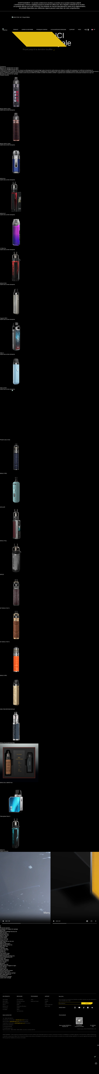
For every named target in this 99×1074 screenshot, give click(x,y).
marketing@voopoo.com (19, 1023)
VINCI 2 (2, 353)
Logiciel (46, 1001)
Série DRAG (5, 999)
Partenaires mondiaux (21, 1006)
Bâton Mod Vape (4, 946)
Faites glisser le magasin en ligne (8, 965)
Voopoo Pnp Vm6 (4, 949)
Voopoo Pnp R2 (4, 975)
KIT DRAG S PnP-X (5, 608)
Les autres (5, 1009)
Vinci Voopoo (3, 962)
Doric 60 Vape (3, 966)
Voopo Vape (3, 958)
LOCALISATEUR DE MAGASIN (58, 29)
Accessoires (5, 1007)
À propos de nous (21, 1001)
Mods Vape (2, 930)
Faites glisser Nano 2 (5, 816)
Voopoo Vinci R (3, 940)
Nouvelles (19, 1002)
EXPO (18, 1004)
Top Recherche (20, 1011)
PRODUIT (15, 29)
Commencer (3, 66)
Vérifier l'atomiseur (4, 959)
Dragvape (2, 947)
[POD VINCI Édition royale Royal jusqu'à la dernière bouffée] (49, 17)
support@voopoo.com (14, 1021)
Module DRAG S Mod (5, 143)
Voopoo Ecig (3, 968)
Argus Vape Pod (4, 969)
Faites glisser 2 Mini (5, 953)
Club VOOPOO (20, 999)
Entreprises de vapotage (6, 976)
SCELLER (2, 507)
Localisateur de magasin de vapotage (9, 929)
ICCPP (18, 1007)
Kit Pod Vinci (3, 952)
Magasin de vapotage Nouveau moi (8, 931)
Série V (4, 1004)
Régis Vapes (3, 942)
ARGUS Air (2, 178)
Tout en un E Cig (4, 938)
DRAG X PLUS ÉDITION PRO (7, 742)
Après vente (47, 1006)
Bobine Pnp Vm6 (4, 964)
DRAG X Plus (3, 540)
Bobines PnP (5, 1006)
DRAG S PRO (3, 675)
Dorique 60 (2, 951)
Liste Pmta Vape (4, 948)
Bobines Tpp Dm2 (4, 935)
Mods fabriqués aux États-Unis (7, 955)
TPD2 (32, 999)
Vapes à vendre (3, 936)
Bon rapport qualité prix (5, 974)
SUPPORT (72, 29)
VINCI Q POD (3, 388)
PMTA (79, 29)
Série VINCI (5, 1001)
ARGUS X (2, 850)
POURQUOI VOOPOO (41, 29)
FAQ (46, 1002)
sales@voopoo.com (19, 1019)
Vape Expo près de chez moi (7, 941)
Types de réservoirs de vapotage (8, 973)
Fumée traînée (3, 937)
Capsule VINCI (3, 318)
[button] (49, 925)
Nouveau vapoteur (4, 960)
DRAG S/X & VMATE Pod (6, 782)
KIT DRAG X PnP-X (5, 641)
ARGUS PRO (3, 283)
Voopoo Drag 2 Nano (5, 971)
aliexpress (12, 110)
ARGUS (2, 574)
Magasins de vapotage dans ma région (9, 67)
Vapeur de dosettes (4, 954)
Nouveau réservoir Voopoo (6, 970)
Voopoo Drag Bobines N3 (6, 957)
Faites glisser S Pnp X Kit (6, 945)
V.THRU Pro (3, 248)
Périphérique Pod (4, 934)
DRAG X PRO (3, 473)
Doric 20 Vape (3, 932)
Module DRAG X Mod (5, 108)
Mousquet (2, 963)
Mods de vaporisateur (5, 943)
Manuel (46, 999)
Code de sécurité (48, 1004)
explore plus (3, 110)
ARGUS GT (3, 213)
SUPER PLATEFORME (27, 29)
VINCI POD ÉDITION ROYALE (7, 709)
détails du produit (34, 1001)
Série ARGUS (5, 1002)
